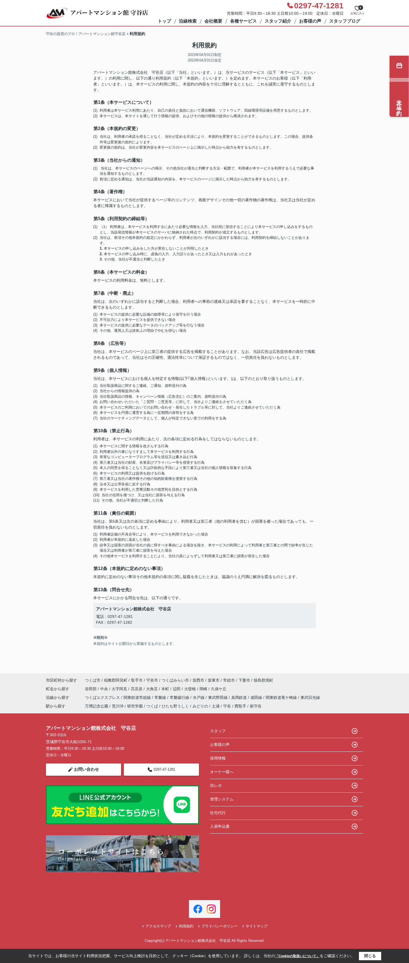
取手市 (137, 680)
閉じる (370, 956)
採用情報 (218, 758)
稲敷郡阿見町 (115, 680)
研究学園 (135, 706)
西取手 (240, 706)
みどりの (200, 706)
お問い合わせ (86, 769)
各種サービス (243, 21)
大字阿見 (120, 689)
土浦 (216, 706)
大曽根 (190, 689)
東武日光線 (310, 697)
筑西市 (198, 680)
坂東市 (214, 680)
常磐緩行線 (180, 697)
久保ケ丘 (218, 689)
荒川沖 (118, 706)
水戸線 (199, 697)
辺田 (177, 689)
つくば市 (92, 680)
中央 (104, 689)
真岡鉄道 (239, 697)
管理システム (221, 799)
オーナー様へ (221, 772)
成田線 (256, 697)
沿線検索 (188, 21)
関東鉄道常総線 (138, 697)
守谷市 (152, 680)
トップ (164, 21)
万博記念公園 (96, 706)
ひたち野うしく (175, 706)
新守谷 (256, 706)
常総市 (229, 680)
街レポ (216, 785)
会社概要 (213, 21)
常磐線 (160, 697)
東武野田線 (218, 697)
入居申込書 (220, 826)
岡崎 (203, 689)
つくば (152, 706)
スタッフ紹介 (278, 21)
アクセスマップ (158, 926)
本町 (165, 689)
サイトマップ (256, 926)
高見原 (137, 689)
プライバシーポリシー (219, 926)
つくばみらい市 (175, 680)
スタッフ (218, 731)
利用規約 (186, 926)
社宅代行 (218, 812)
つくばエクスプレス (103, 697)
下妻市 (244, 680)
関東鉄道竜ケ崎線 (282, 697)
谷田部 (91, 689)
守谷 (227, 706)
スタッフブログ (344, 21)
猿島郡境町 (263, 680)
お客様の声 (310, 21)
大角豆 (152, 689)
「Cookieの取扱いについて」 (297, 956)
